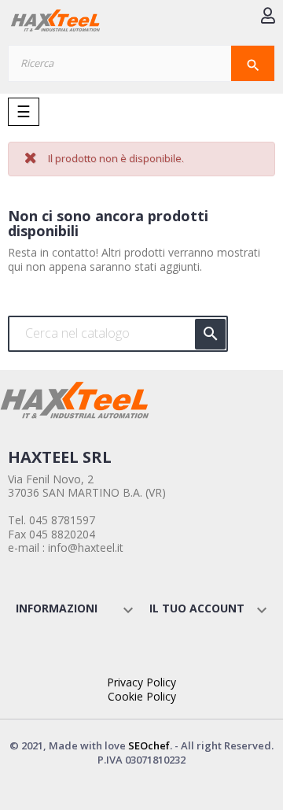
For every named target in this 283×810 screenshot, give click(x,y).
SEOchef (149, 745)
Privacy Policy (141, 682)
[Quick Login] (268, 16)
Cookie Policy (142, 696)
